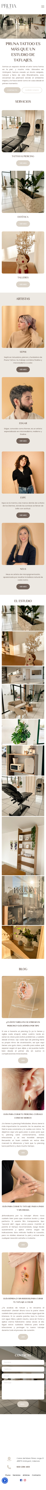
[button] (42, 6)
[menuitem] (8, 1475)
